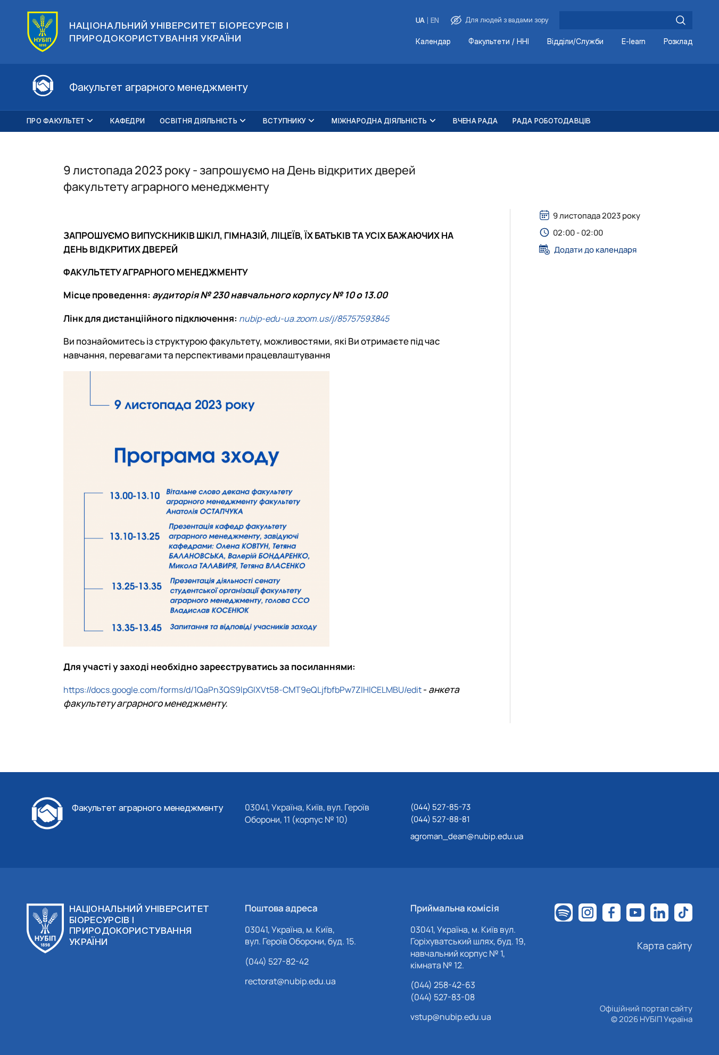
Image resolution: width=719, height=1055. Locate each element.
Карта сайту (664, 945)
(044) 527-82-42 (277, 961)
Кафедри (127, 120)
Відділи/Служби (575, 42)
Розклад (678, 42)
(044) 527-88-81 (440, 819)
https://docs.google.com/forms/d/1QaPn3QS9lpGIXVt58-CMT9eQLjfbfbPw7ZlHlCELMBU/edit (242, 690)
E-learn (634, 42)
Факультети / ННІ (498, 42)
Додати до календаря (595, 249)
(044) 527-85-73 (440, 807)
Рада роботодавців (552, 120)
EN (435, 20)
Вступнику (284, 120)
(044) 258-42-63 (442, 985)
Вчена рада (475, 120)
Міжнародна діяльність (379, 120)
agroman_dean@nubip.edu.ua (466, 836)
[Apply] (680, 20)
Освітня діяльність (198, 120)
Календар (433, 42)
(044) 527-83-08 (442, 997)
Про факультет (56, 120)
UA (420, 20)
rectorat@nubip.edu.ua (290, 981)
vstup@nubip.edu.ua (450, 1017)
